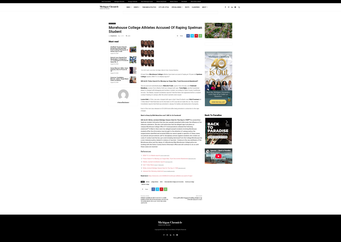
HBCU (161, 181)
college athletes (154, 181)
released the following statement (153, 171)
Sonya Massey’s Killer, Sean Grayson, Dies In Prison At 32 (119, 69)
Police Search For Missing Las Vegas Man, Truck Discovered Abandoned (172, 81)
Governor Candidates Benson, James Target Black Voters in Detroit (119, 79)
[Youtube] (235, 7)
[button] (239, 7)
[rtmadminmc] (123, 94)
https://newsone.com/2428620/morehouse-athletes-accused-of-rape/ (170, 176)
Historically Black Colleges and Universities (173, 181)
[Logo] (170, 224)
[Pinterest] (196, 36)
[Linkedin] (232, 7)
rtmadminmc (113, 36)
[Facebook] (225, 7)
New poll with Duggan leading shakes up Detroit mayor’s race (187, 198)
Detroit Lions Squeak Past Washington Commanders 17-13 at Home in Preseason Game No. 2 (119, 60)
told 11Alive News (148, 165)
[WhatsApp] (200, 36)
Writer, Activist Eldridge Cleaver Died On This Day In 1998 (168, 120)
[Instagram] (228, 7)
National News (112, 23)
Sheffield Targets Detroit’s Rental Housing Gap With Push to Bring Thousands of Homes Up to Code (119, 49)
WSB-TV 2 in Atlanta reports (160, 76)
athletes (147, 181)
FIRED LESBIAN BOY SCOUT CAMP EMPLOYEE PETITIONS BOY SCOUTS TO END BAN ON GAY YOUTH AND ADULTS (154, 200)
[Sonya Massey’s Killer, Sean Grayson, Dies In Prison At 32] (133, 70)
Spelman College (145, 184)
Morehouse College (189, 181)
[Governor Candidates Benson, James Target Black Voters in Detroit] (133, 79)
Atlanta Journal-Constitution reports (160, 92)
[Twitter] (192, 36)
